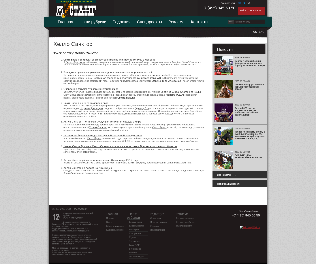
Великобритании (75, 62)
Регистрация (255, 10)
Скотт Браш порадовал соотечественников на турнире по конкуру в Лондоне (109, 59)
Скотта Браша (125, 97)
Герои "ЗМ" (134, 245)
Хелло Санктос (98, 127)
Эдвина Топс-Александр (166, 80)
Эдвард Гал (142, 108)
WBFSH (128, 124)
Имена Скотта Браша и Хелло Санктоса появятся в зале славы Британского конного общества (120, 146)
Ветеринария (135, 249)
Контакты (199, 22)
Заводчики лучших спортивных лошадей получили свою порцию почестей (107, 72)
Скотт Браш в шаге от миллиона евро (85, 102)
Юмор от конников (115, 226)
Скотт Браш (159, 127)
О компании (155, 218)
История (133, 252)
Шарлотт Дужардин (91, 108)
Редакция (122, 22)
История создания (158, 222)
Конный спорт (135, 222)
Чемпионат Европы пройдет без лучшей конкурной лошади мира (102, 135)
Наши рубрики (93, 22)
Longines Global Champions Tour (180, 91)
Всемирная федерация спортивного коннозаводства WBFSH (129, 77)
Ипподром (134, 229)
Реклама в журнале (185, 218)
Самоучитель (135, 233)
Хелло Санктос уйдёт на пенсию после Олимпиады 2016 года (100, 160)
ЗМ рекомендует (136, 256)
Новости (110, 218)
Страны (132, 237)
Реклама (176, 22)
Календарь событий (115, 230)
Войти (243, 10)
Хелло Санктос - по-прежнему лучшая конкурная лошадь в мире (102, 121)
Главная (65, 22)
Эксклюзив (134, 241)
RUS (254, 31)
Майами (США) (175, 94)
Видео (109, 222)
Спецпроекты (149, 22)
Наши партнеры (157, 230)
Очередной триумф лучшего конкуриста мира (90, 88)
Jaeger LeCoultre (162, 74)
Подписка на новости (231, 183)
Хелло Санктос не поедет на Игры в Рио (87, 167)
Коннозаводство (136, 226)
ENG (261, 31)
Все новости (227, 174)
